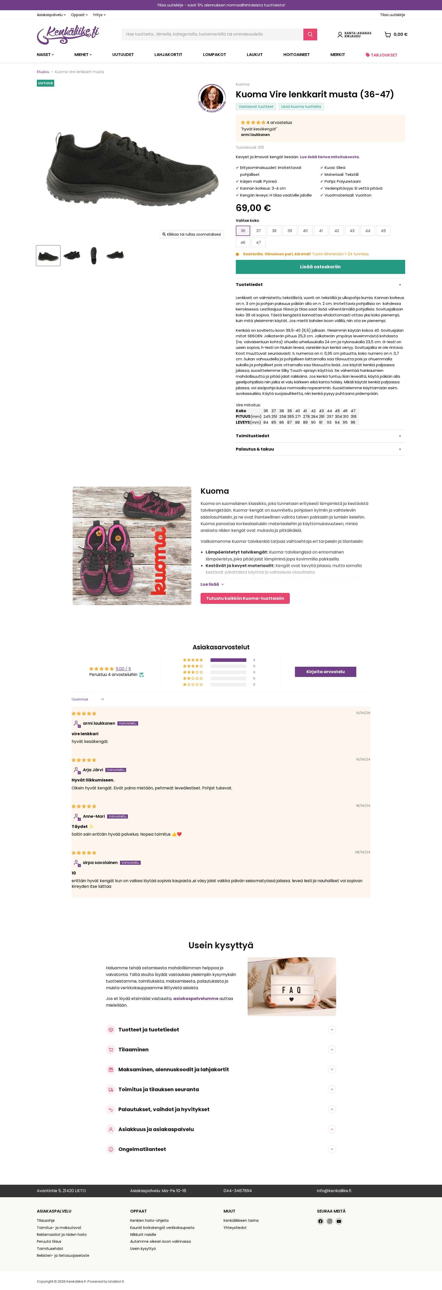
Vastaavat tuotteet (256, 106)
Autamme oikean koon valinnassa (160, 1241)
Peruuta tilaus (49, 1241)
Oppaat (78, 15)
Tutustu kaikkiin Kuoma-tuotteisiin (245, 598)
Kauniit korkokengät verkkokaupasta (162, 1227)
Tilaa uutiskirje (392, 15)
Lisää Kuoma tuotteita (301, 106)
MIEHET (82, 54)
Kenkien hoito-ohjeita (149, 1220)
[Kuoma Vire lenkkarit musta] (48, 256)
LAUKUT (255, 54)
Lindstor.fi (116, 1281)
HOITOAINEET (296, 54)
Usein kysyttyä (143, 1248)
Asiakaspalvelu (50, 15)
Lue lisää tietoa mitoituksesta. (330, 156)
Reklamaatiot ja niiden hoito (62, 1234)
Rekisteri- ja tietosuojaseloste (63, 1255)
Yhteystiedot (235, 1227)
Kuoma (242, 84)
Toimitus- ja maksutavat (59, 1227)
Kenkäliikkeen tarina (241, 1220)
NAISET (44, 54)
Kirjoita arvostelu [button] (325, 672)
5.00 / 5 (123, 669)
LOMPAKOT (214, 54)
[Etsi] (310, 34)
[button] (254, 122)
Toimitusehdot (50, 1248)
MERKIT (337, 54)
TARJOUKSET (383, 55)
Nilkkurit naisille (143, 1234)
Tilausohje (46, 1220)
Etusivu (43, 72)
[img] (84, 714)
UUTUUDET (123, 54)
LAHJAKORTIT (168, 54)
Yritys (98, 15)
